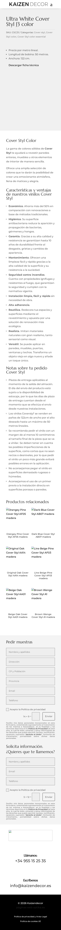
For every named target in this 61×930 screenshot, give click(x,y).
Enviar (48, 716)
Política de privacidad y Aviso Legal (30, 917)
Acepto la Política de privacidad (28, 709)
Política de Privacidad (38, 729)
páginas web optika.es (30, 907)
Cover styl (39, 32)
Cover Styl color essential (32, 36)
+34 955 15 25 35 (30, 860)
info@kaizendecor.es (30, 885)
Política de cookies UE (30, 921)
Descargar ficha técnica (22, 65)
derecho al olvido (33, 734)
